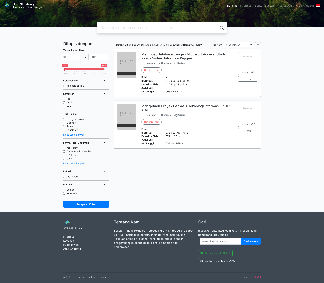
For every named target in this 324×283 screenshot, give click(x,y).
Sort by (217, 44)
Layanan (68, 240)
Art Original (73, 147)
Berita (258, 5)
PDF (69, 98)
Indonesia (72, 193)
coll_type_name (75, 119)
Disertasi (71, 122)
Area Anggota (305, 5)
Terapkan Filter (86, 204)
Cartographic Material (79, 151)
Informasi (246, 5)
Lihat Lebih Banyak (73, 134)
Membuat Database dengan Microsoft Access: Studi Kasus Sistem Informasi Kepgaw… (183, 56)
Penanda (166, 63)
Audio (70, 102)
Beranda (232, 5)
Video (70, 106)
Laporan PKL (74, 129)
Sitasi (248, 79)
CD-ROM (71, 154)
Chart (70, 158)
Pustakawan (285, 5)
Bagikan (181, 63)
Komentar (150, 63)
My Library (72, 176)
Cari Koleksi (251, 241)
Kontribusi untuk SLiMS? (220, 261)
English (70, 189)
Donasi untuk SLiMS (217, 253)
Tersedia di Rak (75, 85)
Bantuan (270, 5)
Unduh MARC (247, 72)
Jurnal (70, 126)
